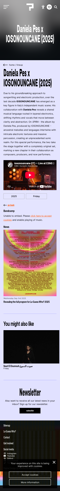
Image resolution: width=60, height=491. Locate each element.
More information (30, 482)
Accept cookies (30, 474)
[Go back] (5, 65)
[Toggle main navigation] (5, 7)
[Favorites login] (49, 7)
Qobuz (10, 458)
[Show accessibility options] (43, 7)
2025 (14, 196)
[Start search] (55, 7)
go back (11, 205)
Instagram (11, 453)
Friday (36, 196)
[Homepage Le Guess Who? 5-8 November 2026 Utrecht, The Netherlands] (30, 6)
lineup (20, 65)
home (12, 65)
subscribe (30, 410)
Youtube (11, 456)
